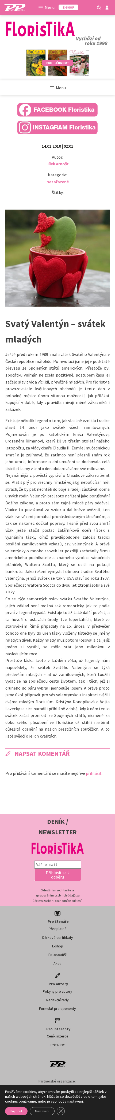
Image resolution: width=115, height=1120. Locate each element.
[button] (57, 875)
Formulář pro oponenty (57, 1008)
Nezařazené (58, 181)
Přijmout (16, 1111)
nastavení (75, 1101)
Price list (57, 1045)
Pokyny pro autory (57, 991)
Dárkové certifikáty (57, 937)
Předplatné (58, 928)
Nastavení (42, 1111)
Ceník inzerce (57, 1036)
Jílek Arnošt (58, 163)
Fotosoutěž (57, 954)
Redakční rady (57, 1000)
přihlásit (94, 773)
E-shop (57, 946)
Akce (57, 963)
